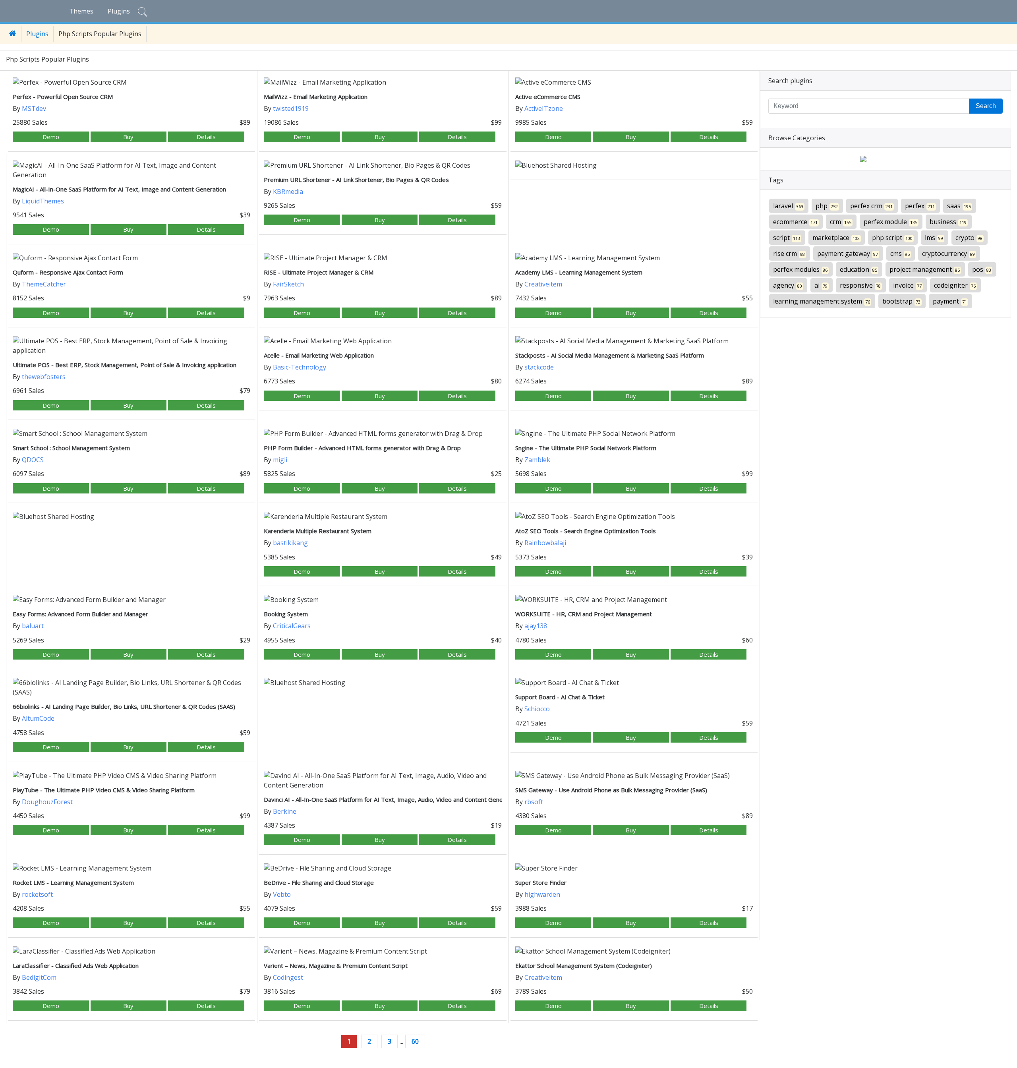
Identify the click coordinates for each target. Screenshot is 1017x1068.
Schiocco (537, 708)
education (858, 269)
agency (787, 285)
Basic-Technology (299, 367)
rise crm (789, 253)
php (827, 205)
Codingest (288, 977)
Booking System (286, 614)
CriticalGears (292, 625)
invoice (907, 285)
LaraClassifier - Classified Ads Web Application (76, 965)
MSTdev (34, 108)
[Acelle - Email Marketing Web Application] (382, 341)
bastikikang (290, 542)
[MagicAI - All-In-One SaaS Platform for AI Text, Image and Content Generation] (131, 170)
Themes (81, 11)
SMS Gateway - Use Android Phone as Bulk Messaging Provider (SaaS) (611, 790)
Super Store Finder (541, 882)
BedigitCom (39, 977)
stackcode (539, 367)
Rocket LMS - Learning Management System (73, 882)
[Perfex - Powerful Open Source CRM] (131, 82)
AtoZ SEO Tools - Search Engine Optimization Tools (585, 531)
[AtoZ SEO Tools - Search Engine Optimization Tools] (634, 516)
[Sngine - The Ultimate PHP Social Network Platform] (634, 433)
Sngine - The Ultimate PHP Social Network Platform (585, 448)
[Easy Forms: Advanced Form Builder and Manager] (131, 599)
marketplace (836, 237)
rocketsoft (37, 894)
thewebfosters (44, 376)
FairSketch (288, 284)
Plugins (119, 11)
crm (840, 221)
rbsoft (533, 801)
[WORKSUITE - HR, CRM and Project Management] (634, 599)
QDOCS (33, 459)
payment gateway (847, 253)
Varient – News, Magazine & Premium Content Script (336, 965)
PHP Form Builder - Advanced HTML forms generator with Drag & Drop (362, 448)
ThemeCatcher (44, 284)
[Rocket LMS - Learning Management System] (131, 868)
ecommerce (795, 221)
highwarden (542, 894)
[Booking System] (382, 599)
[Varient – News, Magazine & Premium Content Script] (382, 951)
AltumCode (38, 718)
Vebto (282, 894)
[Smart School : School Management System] (131, 433)
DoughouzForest (47, 801)
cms (900, 253)
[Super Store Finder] (634, 868)
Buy (128, 137)
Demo (51, 137)
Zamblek (537, 459)
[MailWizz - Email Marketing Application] (382, 82)
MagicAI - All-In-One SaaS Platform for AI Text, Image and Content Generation (119, 189)
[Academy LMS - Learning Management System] (634, 258)
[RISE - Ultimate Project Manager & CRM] (382, 258)
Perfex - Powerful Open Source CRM (63, 97)
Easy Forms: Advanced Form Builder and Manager (80, 614)
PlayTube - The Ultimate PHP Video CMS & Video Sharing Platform (104, 790)
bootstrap (901, 301)
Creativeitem (543, 284)
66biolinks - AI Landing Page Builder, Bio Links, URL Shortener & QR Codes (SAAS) (124, 706)
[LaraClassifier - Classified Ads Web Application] (131, 951)
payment (950, 301)
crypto (968, 237)
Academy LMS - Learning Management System (578, 272)
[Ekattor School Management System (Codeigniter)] (634, 951)
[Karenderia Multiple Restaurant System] (382, 516)
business (948, 221)
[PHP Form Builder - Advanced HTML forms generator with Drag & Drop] (382, 433)
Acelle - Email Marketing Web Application (319, 355)
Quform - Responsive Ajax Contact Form (68, 272)
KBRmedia (288, 191)
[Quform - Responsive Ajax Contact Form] (131, 258)
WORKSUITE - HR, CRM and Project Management (583, 614)
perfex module (890, 221)
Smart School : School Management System (71, 448)
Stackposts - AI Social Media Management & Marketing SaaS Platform (609, 355)
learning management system (821, 301)
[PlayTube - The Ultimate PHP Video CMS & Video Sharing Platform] (131, 775)
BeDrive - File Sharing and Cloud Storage (319, 882)
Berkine (284, 811)
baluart (33, 625)
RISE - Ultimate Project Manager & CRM (318, 272)
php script (892, 237)
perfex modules (800, 269)
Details (206, 137)
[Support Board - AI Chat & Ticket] (634, 682)
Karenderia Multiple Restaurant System (317, 531)
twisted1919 (291, 108)
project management (924, 269)
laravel (788, 205)
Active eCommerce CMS (547, 97)
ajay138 (535, 625)
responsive (860, 285)
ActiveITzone (543, 108)
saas (959, 205)
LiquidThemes (43, 201)
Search (986, 106)
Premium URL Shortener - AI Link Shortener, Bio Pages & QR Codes (356, 180)
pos (981, 269)
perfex (920, 205)
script (786, 237)
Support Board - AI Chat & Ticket (560, 697)
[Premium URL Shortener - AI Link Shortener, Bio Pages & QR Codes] (382, 165)
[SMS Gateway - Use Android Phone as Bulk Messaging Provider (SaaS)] (634, 775)
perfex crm (871, 205)
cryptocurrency (948, 253)
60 (415, 1041)
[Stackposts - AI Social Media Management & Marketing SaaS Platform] (634, 341)
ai (821, 285)
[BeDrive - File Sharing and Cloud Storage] (382, 868)
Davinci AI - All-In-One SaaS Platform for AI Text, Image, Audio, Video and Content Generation (391, 799)
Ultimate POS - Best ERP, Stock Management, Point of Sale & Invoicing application (124, 365)
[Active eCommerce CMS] (634, 82)
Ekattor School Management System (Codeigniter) (583, 965)
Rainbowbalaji (545, 542)
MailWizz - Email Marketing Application (315, 97)
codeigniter (955, 285)
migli (280, 459)
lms (934, 237)
